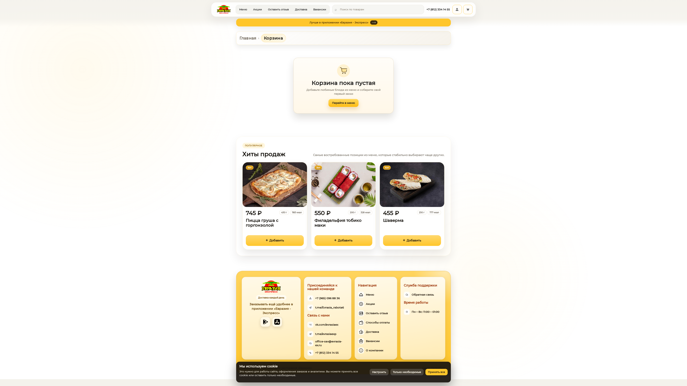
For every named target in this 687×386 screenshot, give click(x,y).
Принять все (436, 372)
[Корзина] (467, 9)
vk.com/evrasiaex (326, 324)
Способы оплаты (378, 322)
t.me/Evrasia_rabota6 (329, 307)
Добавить (276, 240)
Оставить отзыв (278, 9)
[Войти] (457, 9)
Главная (248, 38)
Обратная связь (423, 294)
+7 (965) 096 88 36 (327, 298)
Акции (257, 9)
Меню (243, 9)
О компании (374, 350)
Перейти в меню (343, 103)
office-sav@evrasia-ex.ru (328, 343)
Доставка (301, 9)
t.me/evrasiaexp (325, 334)
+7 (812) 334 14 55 (327, 352)
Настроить (379, 372)
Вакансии (319, 9)
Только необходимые (407, 372)
